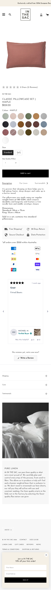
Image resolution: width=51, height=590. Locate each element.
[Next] (47, 311)
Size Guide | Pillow (9, 159)
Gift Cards (19, 544)
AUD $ (7, 530)
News (38, 544)
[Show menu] (3, 14)
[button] (20, 87)
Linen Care (7, 544)
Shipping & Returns (30, 549)
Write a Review (28, 359)
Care (4, 385)
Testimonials (6, 393)
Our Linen (23, 183)
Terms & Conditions (10, 549)
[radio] (5, 116)
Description (7, 183)
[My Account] (41, 14)
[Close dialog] (46, 555)
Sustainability (40, 183)
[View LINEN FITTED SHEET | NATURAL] (37, 332)
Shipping (5, 376)
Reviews (30, 544)
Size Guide (34, 539)
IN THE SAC (6, 94)
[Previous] (3, 311)
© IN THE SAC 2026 (9, 539)
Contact (23, 539)
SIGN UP (25, 580)
